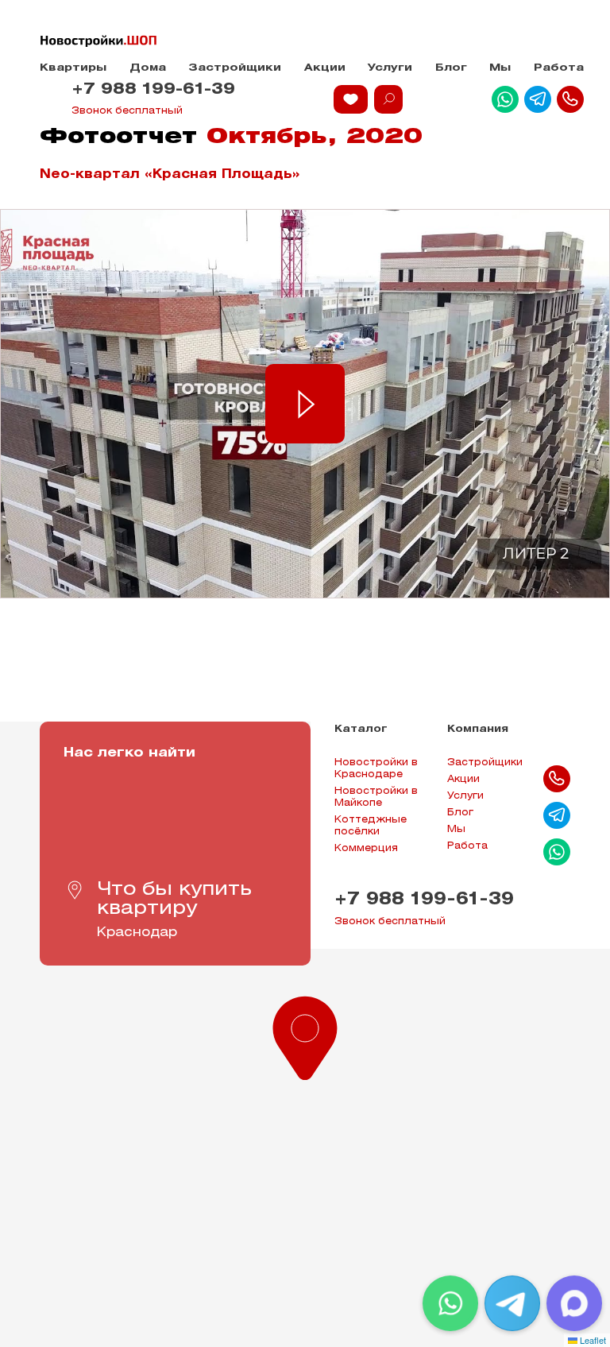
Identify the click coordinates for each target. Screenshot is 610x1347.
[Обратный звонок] (570, 99)
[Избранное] (351, 99)
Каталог (361, 729)
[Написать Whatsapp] (505, 99)
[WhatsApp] (450, 1303)
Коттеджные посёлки (370, 825)
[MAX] (574, 1303)
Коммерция (366, 848)
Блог (451, 68)
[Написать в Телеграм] (537, 99)
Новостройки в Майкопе (376, 797)
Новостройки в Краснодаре (376, 768)
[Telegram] (512, 1303)
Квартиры (73, 68)
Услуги (390, 68)
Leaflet (591, 1339)
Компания (477, 729)
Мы (500, 68)
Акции (325, 68)
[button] (305, 1034)
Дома (147, 68)
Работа (559, 68)
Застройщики (234, 68)
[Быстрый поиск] (388, 99)
